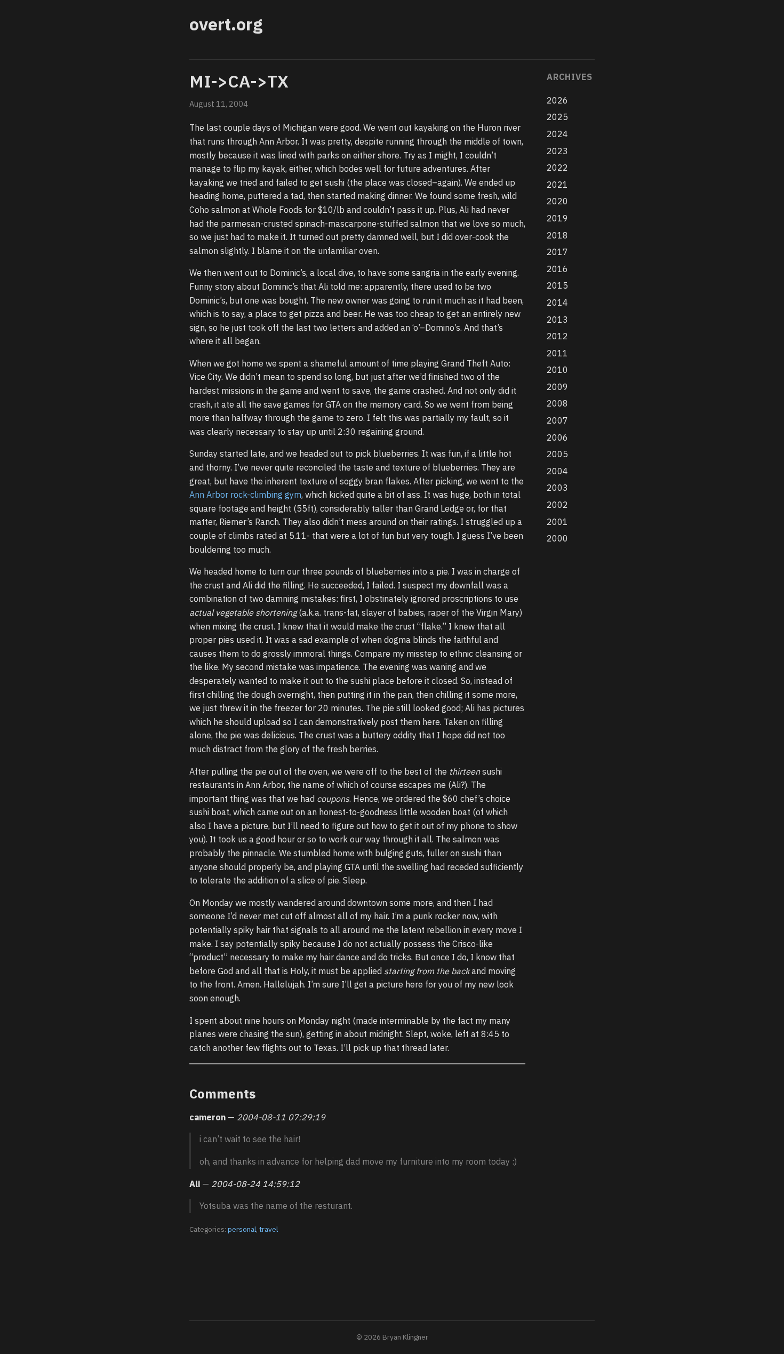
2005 (557, 454)
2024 (557, 134)
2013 (557, 319)
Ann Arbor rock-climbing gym (245, 494)
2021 (557, 184)
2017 (557, 251)
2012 (557, 336)
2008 (557, 403)
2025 (557, 116)
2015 (557, 285)
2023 (557, 151)
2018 (557, 235)
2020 (557, 201)
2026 (557, 100)
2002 (557, 504)
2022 (557, 167)
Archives (569, 76)
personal (242, 1229)
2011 (557, 353)
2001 (557, 521)
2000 (557, 538)
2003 (557, 487)
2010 (557, 369)
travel (268, 1229)
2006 (557, 437)
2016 (557, 269)
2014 (557, 302)
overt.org (225, 24)
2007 (557, 420)
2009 (557, 386)
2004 (557, 471)
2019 (557, 218)
